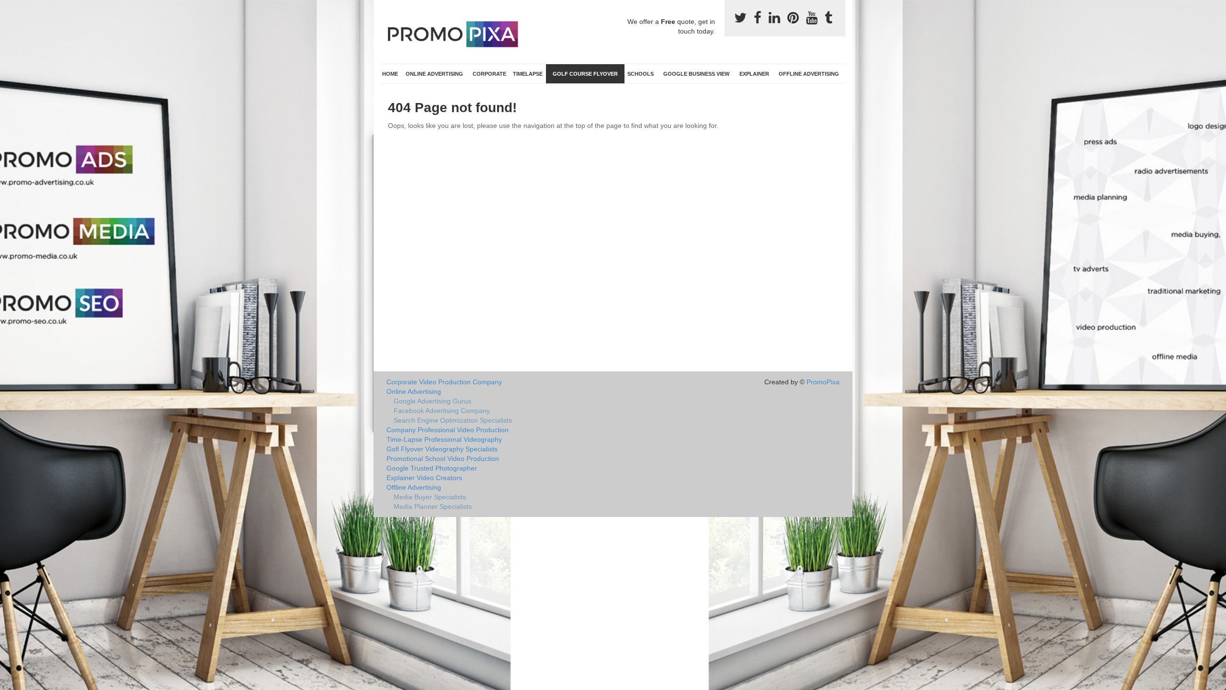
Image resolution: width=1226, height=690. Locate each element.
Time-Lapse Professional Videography (444, 439)
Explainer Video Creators (424, 478)
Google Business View (696, 74)
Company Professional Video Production (447, 430)
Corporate (489, 74)
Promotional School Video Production (442, 458)
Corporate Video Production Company (444, 382)
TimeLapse (528, 74)
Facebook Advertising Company (442, 410)
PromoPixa (823, 382)
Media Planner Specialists (433, 506)
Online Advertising (434, 74)
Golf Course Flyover (585, 74)
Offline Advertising (809, 74)
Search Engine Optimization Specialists (453, 420)
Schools (640, 74)
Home (390, 74)
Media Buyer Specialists (430, 497)
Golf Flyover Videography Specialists (442, 449)
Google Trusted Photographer (431, 468)
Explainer (754, 74)
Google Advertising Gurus (432, 401)
